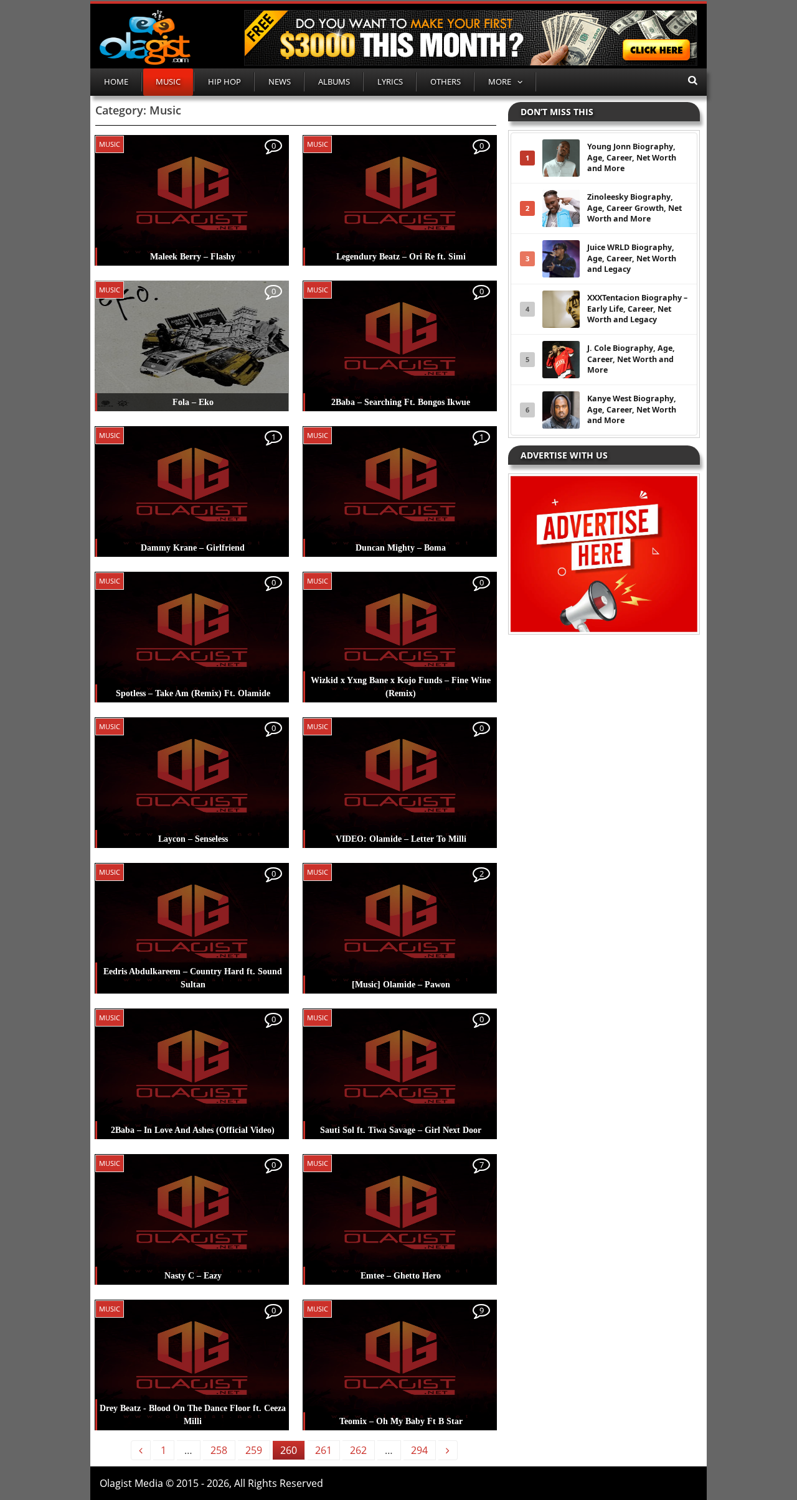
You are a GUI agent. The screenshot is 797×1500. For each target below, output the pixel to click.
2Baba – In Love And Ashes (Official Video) (193, 1130)
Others (445, 81)
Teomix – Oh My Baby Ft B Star (401, 1421)
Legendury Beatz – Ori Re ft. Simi (401, 256)
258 (218, 1450)
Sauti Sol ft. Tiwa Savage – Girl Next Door (400, 1130)
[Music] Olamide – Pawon (401, 984)
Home (116, 81)
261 (323, 1450)
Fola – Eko (193, 402)
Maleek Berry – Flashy (192, 256)
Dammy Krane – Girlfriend (193, 547)
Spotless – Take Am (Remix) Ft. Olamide (193, 693)
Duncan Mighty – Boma (401, 547)
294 (419, 1450)
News (279, 81)
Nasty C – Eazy (193, 1275)
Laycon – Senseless (193, 839)
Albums (334, 81)
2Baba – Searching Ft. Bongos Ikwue (400, 402)
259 (253, 1450)
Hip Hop (224, 81)
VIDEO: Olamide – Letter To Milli (401, 839)
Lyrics (390, 81)
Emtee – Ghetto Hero (401, 1275)
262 (358, 1450)
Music (168, 81)
